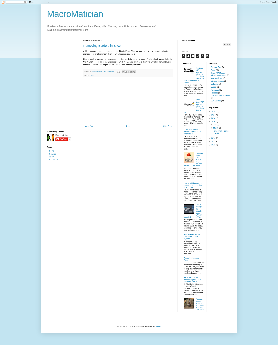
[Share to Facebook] (131, 71)
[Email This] (123, 71)
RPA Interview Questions (220, 96)
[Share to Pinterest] (134, 71)
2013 (213, 142)
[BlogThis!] (126, 71)
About (51, 157)
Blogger (158, 326)
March (216, 128)
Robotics (214, 93)
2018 (213, 112)
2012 (213, 145)
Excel (92, 75)
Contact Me (53, 160)
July (215, 125)
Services (52, 154)
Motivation (215, 84)
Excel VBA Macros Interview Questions (218, 74)
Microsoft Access (217, 81)
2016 (213, 118)
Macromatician (216, 78)
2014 (213, 138)
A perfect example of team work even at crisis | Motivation (200, 304)
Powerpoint (215, 90)
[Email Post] (118, 72)
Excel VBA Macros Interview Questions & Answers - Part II (192, 280)
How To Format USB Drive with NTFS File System (192, 237)
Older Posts (167, 126)
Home (128, 126)
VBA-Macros (216, 101)
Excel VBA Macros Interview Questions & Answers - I (192, 132)
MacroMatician (75, 14)
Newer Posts (89, 126)
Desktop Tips (216, 67)
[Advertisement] (128, 101)
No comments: (109, 72)
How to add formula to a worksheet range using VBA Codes (193, 185)
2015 (213, 122)
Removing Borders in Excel (102, 45)
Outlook (214, 87)
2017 (213, 115)
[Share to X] (128, 71)
